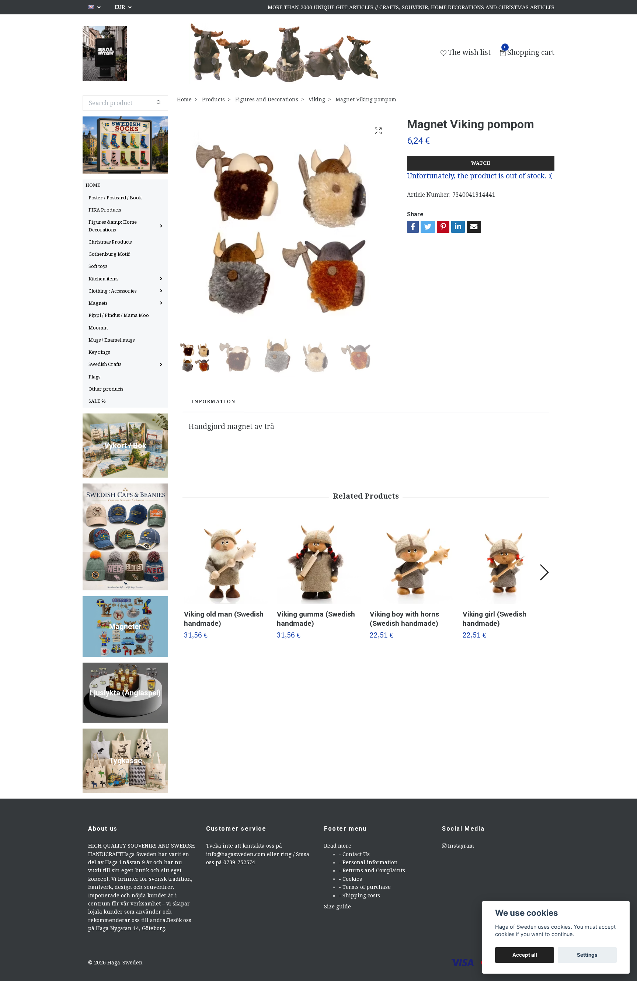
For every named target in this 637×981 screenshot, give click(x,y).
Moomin (98, 328)
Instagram (460, 846)
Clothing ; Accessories (112, 291)
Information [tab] (213, 401)
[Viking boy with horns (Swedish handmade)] (412, 562)
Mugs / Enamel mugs (111, 340)
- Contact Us (354, 854)
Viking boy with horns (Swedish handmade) (404, 619)
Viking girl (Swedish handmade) (494, 619)
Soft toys (97, 266)
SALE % (97, 401)
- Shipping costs (359, 895)
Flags (94, 377)
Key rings (99, 352)
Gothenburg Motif (109, 254)
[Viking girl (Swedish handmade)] (505, 562)
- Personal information (368, 862)
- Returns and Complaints (372, 870)
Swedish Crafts (104, 364)
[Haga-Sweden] (105, 53)
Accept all (524, 955)
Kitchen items (103, 279)
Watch (480, 163)
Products (213, 99)
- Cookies (350, 879)
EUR (120, 7)
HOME (93, 185)
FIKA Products (104, 210)
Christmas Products (110, 242)
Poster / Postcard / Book (115, 197)
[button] (544, 572)
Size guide (337, 907)
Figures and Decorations (266, 99)
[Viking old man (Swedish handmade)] (226, 562)
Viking (317, 99)
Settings (587, 955)
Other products (105, 389)
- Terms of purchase (365, 887)
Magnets (97, 303)
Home (184, 99)
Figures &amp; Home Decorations (112, 225)
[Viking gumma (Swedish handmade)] (319, 562)
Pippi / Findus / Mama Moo (118, 315)
